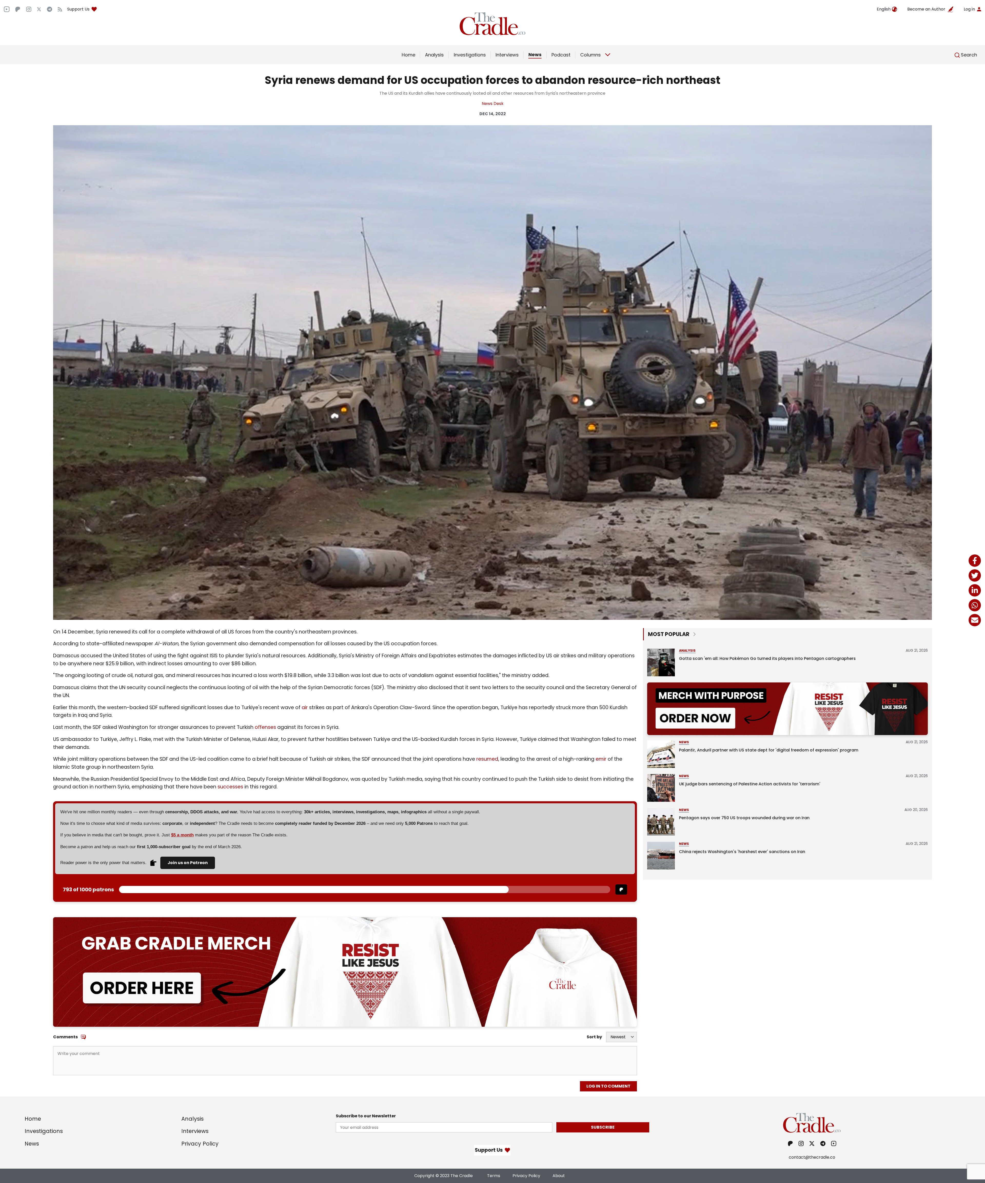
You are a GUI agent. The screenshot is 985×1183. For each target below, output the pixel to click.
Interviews (507, 55)
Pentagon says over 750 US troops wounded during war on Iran (744, 818)
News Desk (493, 103)
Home (408, 55)
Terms (493, 1176)
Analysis (434, 55)
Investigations (470, 55)
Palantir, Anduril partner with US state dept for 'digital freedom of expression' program (768, 750)
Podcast (560, 55)
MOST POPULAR (669, 634)
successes (230, 786)
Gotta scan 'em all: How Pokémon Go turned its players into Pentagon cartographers (767, 658)
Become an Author (926, 9)
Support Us (78, 9)
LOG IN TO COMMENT (608, 1086)
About (559, 1176)
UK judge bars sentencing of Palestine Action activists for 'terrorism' (749, 784)
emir (601, 759)
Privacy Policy (200, 1143)
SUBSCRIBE (603, 1127)
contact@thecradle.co (812, 1157)
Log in (969, 9)
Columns (590, 55)
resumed (487, 759)
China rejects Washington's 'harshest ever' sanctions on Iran (742, 852)
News (534, 54)
